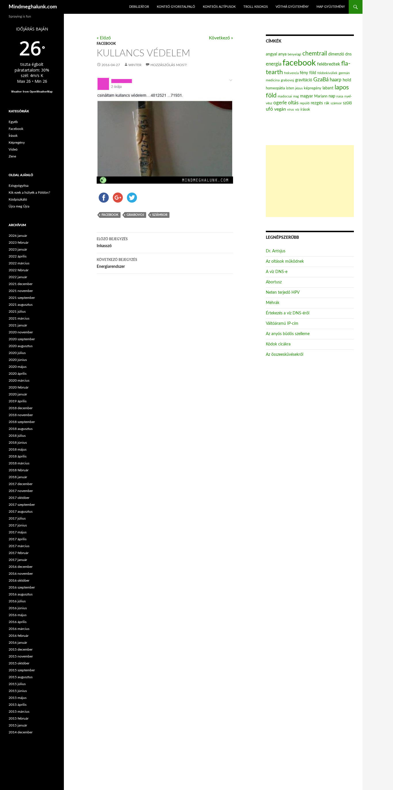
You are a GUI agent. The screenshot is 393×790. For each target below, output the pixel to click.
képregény (312, 88)
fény (304, 73)
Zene (12, 156)
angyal (271, 54)
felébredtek (328, 64)
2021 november (21, 291)
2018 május (17, 449)
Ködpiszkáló (18, 199)
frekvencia (291, 73)
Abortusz (274, 282)
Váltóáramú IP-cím (282, 324)
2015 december (21, 649)
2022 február (18, 270)
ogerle (280, 103)
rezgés (317, 103)
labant (328, 88)
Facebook (106, 43)
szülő (347, 103)
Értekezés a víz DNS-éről (287, 313)
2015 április (17, 704)
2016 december (21, 566)
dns (348, 54)
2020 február (18, 387)
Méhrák (272, 303)
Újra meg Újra (19, 206)
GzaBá (321, 79)
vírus (290, 109)
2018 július (17, 435)
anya (282, 54)
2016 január (18, 642)
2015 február (18, 718)
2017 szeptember (22, 504)
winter (135, 65)
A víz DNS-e (276, 272)
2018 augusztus (21, 428)
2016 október (19, 580)
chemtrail (314, 54)
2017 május (17, 532)
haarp (336, 79)
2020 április (17, 373)
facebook (110, 214)
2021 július (17, 311)
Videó (13, 149)
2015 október (19, 663)
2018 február (18, 470)
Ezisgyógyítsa (18, 185)
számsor (159, 214)
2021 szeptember (22, 297)
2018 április (17, 456)
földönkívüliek (327, 73)
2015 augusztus (21, 677)
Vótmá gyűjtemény (292, 6)
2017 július (17, 518)
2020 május (17, 366)
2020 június (18, 360)
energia (273, 64)
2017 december (21, 484)
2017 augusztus (21, 511)
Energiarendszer (117, 263)
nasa (339, 96)
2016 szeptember (22, 587)
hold (347, 80)
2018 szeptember (22, 422)
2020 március (19, 380)
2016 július (17, 601)
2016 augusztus (21, 594)
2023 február (18, 242)
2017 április (17, 539)
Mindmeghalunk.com (33, 6)
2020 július (17, 353)
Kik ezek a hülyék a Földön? (29, 192)
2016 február (18, 635)
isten (290, 88)
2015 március (19, 711)
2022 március (19, 263)
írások (305, 109)
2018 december (21, 408)
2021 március (19, 318)
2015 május (17, 697)
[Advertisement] (310, 181)
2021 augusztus (21, 304)
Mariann (320, 96)
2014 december (21, 732)
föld (312, 73)
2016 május (17, 615)
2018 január (18, 477)
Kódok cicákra (278, 344)
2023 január (18, 249)
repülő (305, 103)
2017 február (18, 553)
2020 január (18, 394)
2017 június (18, 525)
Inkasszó (112, 242)
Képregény (17, 142)
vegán (280, 109)
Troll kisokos (255, 6)
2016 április (17, 622)
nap (332, 96)
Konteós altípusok (219, 6)
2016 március (19, 629)
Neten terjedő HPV (282, 293)
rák (326, 103)
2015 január (18, 725)
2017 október (19, 497)
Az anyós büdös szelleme (288, 334)
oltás (293, 102)
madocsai (285, 96)
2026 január (18, 235)
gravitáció (303, 80)
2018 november (21, 415)
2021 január (18, 325)
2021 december (21, 284)
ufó (269, 109)
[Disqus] (160, 368)
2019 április (17, 401)
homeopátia (275, 88)
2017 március (19, 546)
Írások (13, 135)
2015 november (21, 656)
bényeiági (294, 54)
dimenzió (336, 54)
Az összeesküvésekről (284, 355)
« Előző (104, 38)
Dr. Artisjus (275, 251)
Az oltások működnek (285, 262)
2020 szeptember (22, 339)
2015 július (17, 684)
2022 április (17, 256)
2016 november (21, 573)
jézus (299, 88)
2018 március (19, 463)
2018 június (18, 442)
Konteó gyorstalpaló (176, 6)
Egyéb (13, 122)
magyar (306, 96)
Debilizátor (139, 6)
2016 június (18, 608)
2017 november (21, 491)
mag (296, 96)
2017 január (18, 560)
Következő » (221, 38)
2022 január (18, 277)
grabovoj (135, 214)
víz (297, 109)
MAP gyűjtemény (330, 6)
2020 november (21, 332)
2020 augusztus (21, 346)
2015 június (18, 691)
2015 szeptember (22, 670)
